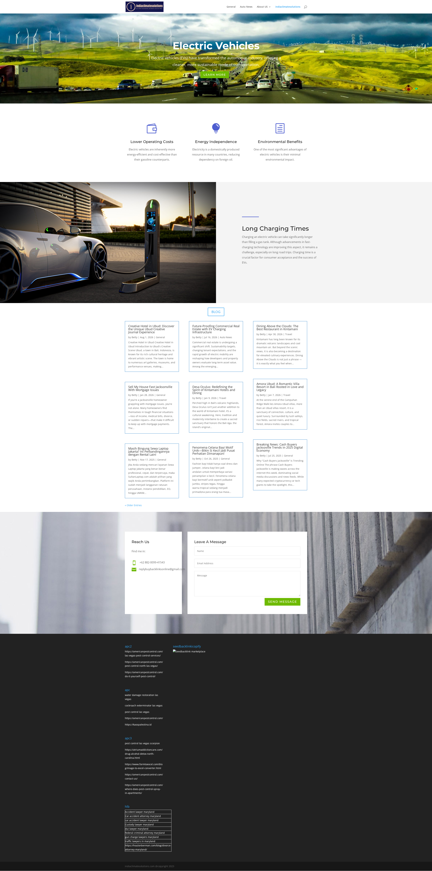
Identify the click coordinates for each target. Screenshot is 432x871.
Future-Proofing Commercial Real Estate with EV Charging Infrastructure (216, 329)
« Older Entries (133, 505)
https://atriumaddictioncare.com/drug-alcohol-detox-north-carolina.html (144, 753)
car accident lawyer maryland (141, 820)
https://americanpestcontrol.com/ (144, 718)
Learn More (215, 74)
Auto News (246, 7)
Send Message (282, 602)
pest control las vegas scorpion (142, 743)
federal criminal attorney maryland (145, 832)
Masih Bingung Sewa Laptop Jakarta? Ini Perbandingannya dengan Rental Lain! (148, 451)
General (231, 7)
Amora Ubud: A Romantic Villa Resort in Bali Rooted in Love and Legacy (280, 387)
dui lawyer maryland (136, 828)
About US (262, 7)
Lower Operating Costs (151, 141)
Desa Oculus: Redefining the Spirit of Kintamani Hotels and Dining (213, 390)
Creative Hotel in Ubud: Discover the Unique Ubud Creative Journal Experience (151, 329)
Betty (134, 337)
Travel (222, 398)
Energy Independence (216, 141)
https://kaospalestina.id (138, 724)
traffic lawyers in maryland (140, 841)
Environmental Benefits (280, 141)
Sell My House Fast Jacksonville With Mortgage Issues (150, 388)
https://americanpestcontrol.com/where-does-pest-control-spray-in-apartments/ (144, 789)
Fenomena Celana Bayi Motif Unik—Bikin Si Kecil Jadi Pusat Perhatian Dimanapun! (213, 450)
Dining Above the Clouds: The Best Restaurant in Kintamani (277, 327)
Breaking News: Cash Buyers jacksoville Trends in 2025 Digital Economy (279, 447)
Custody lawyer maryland (139, 824)
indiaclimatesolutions (287, 7)
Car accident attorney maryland (143, 816)
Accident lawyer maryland (139, 811)
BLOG (216, 311)
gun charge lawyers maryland (142, 837)
